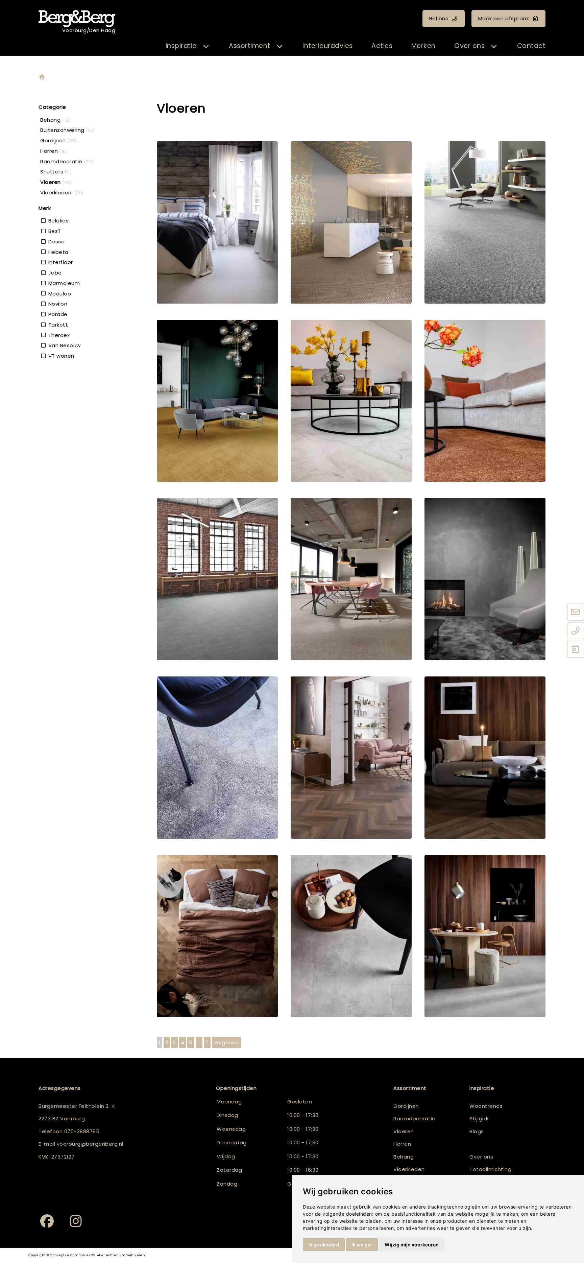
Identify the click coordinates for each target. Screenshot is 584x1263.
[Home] (42, 77)
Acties (381, 45)
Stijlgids (479, 1118)
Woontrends (486, 1106)
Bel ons (438, 18)
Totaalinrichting (490, 1169)
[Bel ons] (575, 631)
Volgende (226, 1042)
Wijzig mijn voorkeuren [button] (412, 1244)
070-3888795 (82, 1131)
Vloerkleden (409, 1169)
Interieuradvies (327, 45)
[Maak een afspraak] (575, 649)
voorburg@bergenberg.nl (90, 1143)
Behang (403, 1156)
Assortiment (249, 45)
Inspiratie (181, 45)
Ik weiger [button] (361, 1244)
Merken (423, 45)
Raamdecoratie (414, 1118)
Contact (531, 45)
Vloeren (403, 1131)
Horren (402, 1143)
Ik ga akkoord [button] (323, 1244)
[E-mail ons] (575, 612)
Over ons (469, 45)
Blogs (476, 1131)
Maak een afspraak (503, 18)
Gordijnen (406, 1106)
